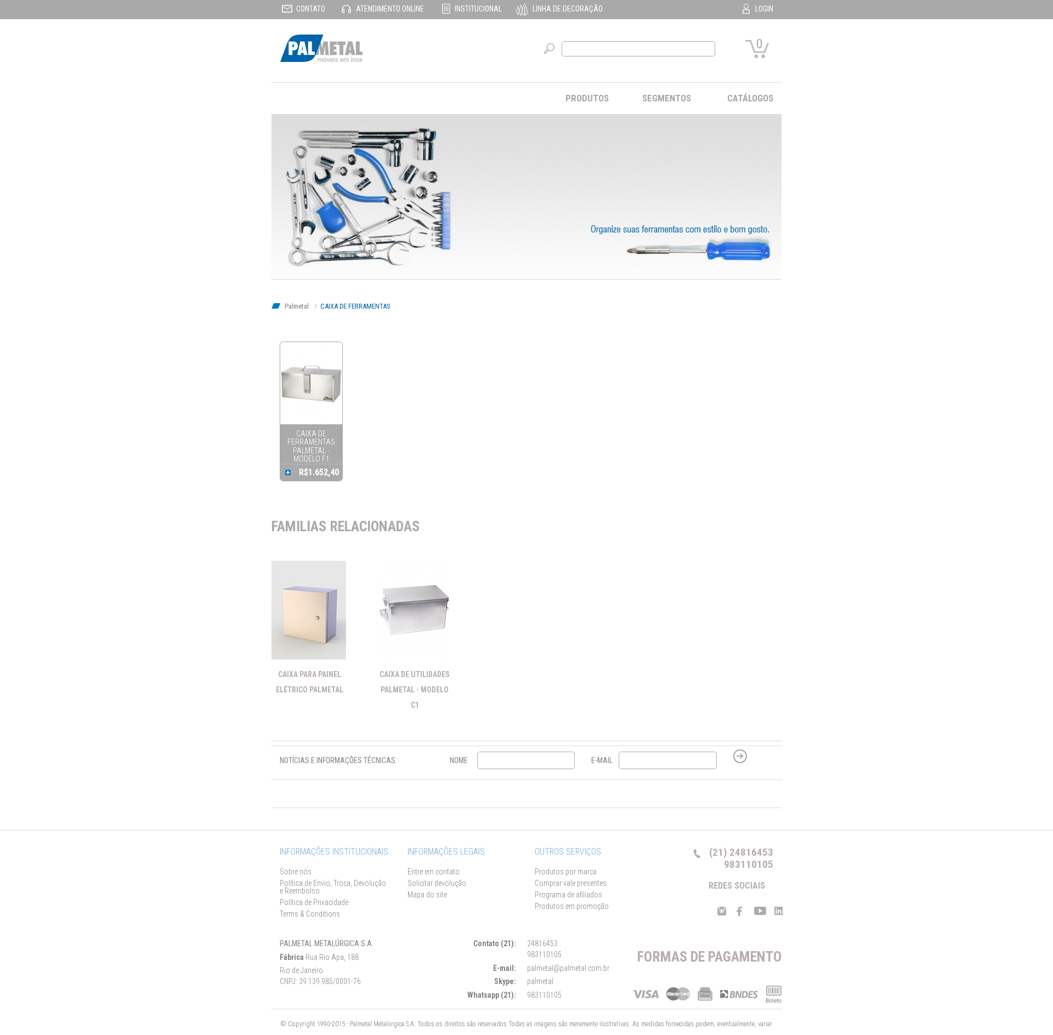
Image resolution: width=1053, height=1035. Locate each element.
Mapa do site (427, 894)
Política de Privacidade (314, 902)
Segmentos (666, 98)
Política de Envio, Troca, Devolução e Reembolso (333, 887)
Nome (459, 760)
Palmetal (296, 306)
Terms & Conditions (310, 914)
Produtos (587, 98)
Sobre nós (296, 871)
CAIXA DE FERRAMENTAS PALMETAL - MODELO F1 (311, 446)
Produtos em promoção (572, 906)
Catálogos (750, 98)
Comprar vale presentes (571, 883)
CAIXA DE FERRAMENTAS (355, 306)
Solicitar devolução (436, 883)
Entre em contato (433, 871)
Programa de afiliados (568, 894)
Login (764, 8)
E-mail (602, 760)
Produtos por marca (566, 871)
